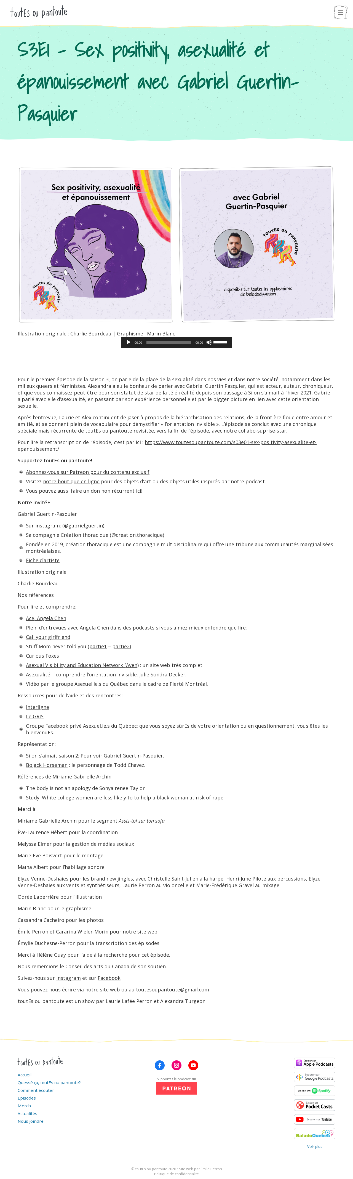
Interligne (37, 707)
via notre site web (98, 989)
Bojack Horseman (47, 765)
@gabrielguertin (83, 525)
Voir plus (314, 1146)
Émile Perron (211, 1168)
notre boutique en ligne (71, 481)
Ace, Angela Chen (46, 618)
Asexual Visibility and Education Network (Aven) (82, 665)
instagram (68, 978)
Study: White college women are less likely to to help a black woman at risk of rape (124, 797)
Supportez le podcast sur (176, 1079)
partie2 (121, 646)
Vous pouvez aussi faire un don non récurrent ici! (84, 490)
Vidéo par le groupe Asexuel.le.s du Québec (77, 684)
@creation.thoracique (137, 535)
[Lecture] (128, 342)
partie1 (98, 646)
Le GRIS (35, 716)
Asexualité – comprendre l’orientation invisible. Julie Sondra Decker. (106, 674)
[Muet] (209, 342)
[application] (176, 342)
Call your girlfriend (48, 637)
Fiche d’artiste (43, 560)
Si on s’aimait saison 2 (52, 755)
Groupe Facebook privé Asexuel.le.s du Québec (81, 725)
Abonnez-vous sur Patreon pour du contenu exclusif (87, 472)
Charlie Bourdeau (90, 333)
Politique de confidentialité (176, 1173)
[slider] (221, 342)
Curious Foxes (42, 655)
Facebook (109, 978)
